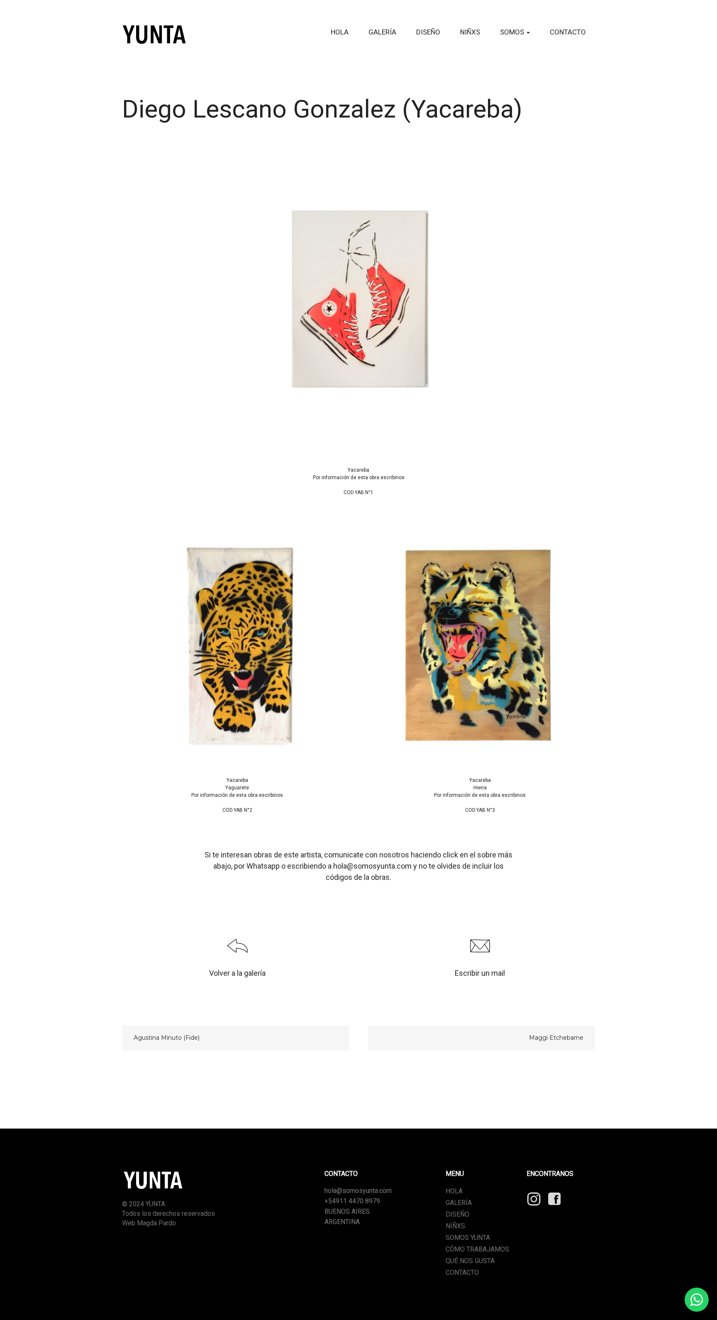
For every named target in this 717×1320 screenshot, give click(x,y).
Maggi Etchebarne (556, 1037)
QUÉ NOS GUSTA (470, 1261)
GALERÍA (382, 32)
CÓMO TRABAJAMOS (477, 1249)
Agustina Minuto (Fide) (167, 1037)
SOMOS (513, 32)
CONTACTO (568, 32)
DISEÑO (428, 32)
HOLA (340, 32)
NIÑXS (470, 32)
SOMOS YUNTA (468, 1238)
